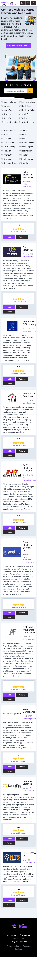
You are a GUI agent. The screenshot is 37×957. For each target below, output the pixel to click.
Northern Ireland (28, 110)
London (7, 106)
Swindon (25, 163)
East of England (28, 102)
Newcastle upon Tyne (13, 146)
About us (11, 935)
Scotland (7, 114)
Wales (24, 118)
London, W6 (27, 788)
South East (26, 114)
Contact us (25, 935)
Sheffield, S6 (27, 860)
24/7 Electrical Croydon (27, 468)
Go (30, 91)
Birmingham (9, 130)
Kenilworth (27, 181)
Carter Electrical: (28, 248)
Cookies (18, 949)
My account (18, 938)
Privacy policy (13, 946)
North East (26, 106)
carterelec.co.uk (29, 256)
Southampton (27, 159)
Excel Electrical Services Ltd (27, 546)
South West (9, 118)
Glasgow (7, 138)
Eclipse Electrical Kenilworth (28, 174)
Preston (24, 155)
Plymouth (8, 155)
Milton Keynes (27, 142)
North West (9, 110)
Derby (24, 134)
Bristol (6, 134)
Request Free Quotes (17, 45)
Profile (9, 237)
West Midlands (10, 122)
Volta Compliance (29, 710)
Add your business (18, 941)
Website (22, 237)
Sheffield (7, 159)
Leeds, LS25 (27, 716)
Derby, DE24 (27, 637)
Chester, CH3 (28, 254)
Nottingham (26, 151)
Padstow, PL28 (28, 328)
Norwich (7, 151)
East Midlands (10, 102)
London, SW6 (28, 400)
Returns (26, 946)
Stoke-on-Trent (10, 163)
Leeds (23, 138)
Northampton (27, 146)
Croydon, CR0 (28, 475)
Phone (9, 311)
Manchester (9, 142)
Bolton (24, 130)
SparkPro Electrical (27, 782)
